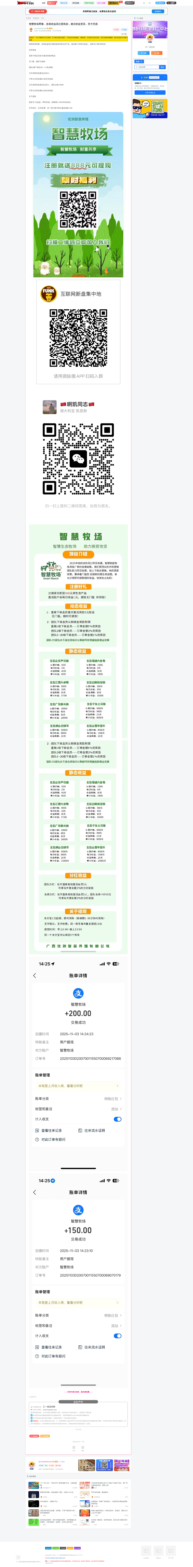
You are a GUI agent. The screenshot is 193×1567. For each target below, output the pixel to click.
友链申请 (48, 1548)
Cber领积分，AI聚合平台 (49, 1501)
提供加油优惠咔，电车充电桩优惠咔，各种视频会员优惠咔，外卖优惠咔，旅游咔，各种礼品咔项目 (58, 1521)
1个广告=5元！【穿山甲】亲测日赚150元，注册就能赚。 (58, 1484)
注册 (157, 53)
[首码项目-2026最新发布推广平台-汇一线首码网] (26, 1557)
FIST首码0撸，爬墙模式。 (100, 1492)
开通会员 (172, 3)
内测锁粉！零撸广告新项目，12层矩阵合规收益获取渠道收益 (109, 1502)
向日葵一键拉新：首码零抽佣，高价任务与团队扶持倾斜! (109, 1521)
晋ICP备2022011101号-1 (75, 1555)
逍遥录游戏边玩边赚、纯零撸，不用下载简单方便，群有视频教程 (58, 1511)
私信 (125, 29)
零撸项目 (36, 18)
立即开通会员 (150, 92)
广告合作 (63, 1548)
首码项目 (46, 1436)
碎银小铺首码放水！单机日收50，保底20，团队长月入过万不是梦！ (109, 1511)
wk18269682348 (40, 28)
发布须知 (55, 1548)
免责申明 (70, 1548)
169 (42, 1465)
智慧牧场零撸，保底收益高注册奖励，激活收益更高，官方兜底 (63, 24)
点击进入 (158, 11)
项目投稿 (161, 3)
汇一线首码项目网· (62, 1555)
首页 (43, 3)
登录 (144, 53)
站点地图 (77, 1548)
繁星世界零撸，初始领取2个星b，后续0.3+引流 (56, 1492)
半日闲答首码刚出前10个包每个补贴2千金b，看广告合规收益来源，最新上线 (109, 1484)
